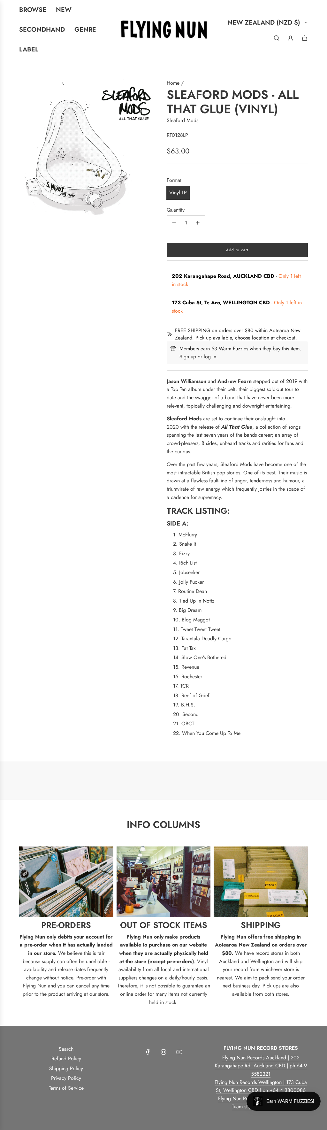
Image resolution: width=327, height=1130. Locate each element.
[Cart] (305, 38)
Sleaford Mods (182, 120)
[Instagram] (163, 1052)
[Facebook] (148, 1052)
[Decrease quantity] (174, 223)
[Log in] (291, 38)
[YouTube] (179, 1052)
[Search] (277, 38)
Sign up (187, 356)
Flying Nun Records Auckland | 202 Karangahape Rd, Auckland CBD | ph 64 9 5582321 (261, 1066)
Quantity (176, 210)
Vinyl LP (178, 192)
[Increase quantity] (198, 223)
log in (210, 356)
